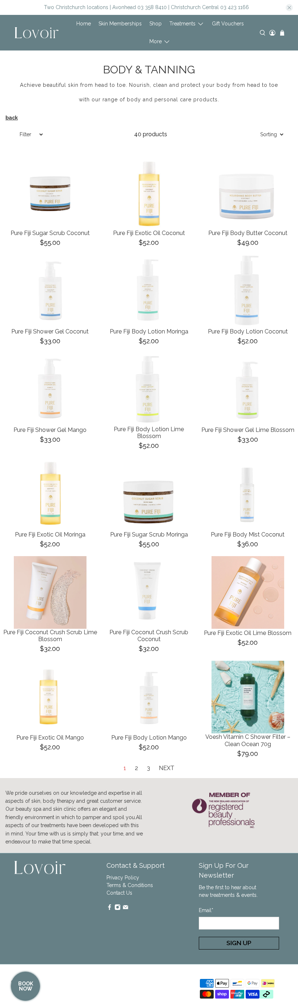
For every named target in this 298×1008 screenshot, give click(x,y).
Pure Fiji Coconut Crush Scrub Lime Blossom (50, 636)
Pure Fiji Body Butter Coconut (247, 233)
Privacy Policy (122, 878)
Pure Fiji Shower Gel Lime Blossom (247, 429)
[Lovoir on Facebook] (109, 908)
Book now (25, 986)
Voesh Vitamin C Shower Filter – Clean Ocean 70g (247, 740)
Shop (155, 24)
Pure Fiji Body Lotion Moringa (149, 331)
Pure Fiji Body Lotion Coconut (248, 331)
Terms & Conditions (129, 885)
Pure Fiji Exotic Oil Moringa (50, 534)
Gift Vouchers (228, 24)
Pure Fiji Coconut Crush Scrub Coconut (148, 636)
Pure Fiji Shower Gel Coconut (50, 331)
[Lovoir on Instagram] (117, 908)
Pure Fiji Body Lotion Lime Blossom (149, 433)
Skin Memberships (120, 24)
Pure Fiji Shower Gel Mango (49, 429)
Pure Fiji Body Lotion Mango (149, 737)
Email (206, 910)
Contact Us (119, 893)
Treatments (182, 24)
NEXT (166, 768)
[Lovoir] (37, 33)
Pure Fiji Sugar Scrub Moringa (149, 534)
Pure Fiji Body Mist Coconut (248, 534)
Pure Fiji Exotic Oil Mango (50, 737)
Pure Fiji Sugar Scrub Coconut (50, 233)
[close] (289, 7)
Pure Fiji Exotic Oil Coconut (149, 233)
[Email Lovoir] (125, 908)
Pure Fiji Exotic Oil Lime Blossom (247, 633)
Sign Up (238, 943)
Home (83, 24)
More (155, 41)
